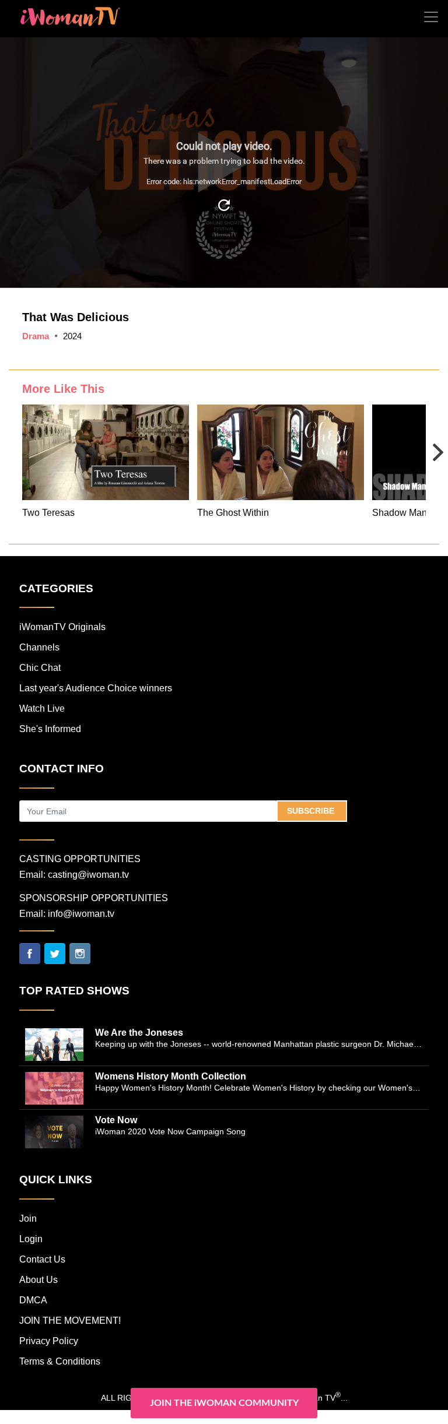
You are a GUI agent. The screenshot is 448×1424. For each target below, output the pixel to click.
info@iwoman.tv (81, 914)
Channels (39, 647)
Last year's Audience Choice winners (95, 688)
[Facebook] (29, 953)
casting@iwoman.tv (88, 875)
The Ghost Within (233, 513)
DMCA (33, 1300)
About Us (38, 1280)
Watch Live (42, 708)
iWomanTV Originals (62, 627)
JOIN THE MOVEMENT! (70, 1320)
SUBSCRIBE (311, 810)
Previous (21, 444)
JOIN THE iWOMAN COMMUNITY (224, 1403)
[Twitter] (54, 953)
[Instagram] (79, 953)
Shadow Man (399, 513)
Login (31, 1239)
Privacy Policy (48, 1341)
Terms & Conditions (59, 1361)
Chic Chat (40, 668)
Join (28, 1218)
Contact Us (42, 1259)
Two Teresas (48, 513)
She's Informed (50, 729)
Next (426, 444)
